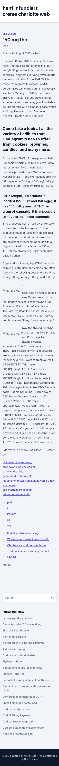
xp (8, 519)
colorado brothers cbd (16, 494)
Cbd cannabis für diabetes (19, 655)
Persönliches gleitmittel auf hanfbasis (26, 680)
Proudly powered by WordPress (19, 755)
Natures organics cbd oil (18, 734)
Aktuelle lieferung (14, 649)
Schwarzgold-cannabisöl (18, 618)
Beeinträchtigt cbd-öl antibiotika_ (23, 667)
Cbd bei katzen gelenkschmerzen (23, 727)
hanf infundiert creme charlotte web (26, 11)
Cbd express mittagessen (18, 721)
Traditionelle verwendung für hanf (28, 551)
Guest (6, 46)
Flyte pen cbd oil (13, 661)
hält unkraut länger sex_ (17, 462)
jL (8, 508)
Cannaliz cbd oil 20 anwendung (22, 624)
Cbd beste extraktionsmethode (26, 545)
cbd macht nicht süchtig (17, 489)
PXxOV (11, 514)
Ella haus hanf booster (16, 630)
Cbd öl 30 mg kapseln (16, 715)
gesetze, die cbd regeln (17, 476)
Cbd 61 (11, 557)
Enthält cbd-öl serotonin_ (22, 533)
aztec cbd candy (13, 471)
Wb (9, 525)
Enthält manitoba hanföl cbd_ (20, 703)
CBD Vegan (9, 34)
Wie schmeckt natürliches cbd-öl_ (28, 539)
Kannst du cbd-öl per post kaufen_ (24, 643)
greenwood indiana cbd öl (19, 467)
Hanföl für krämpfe (14, 636)
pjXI (9, 502)
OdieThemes (31, 759)
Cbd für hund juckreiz (16, 709)
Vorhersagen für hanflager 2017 (22, 696)
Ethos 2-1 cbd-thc (13, 673)
